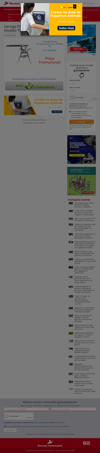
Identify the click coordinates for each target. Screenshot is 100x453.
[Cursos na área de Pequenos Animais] (51, 19)
